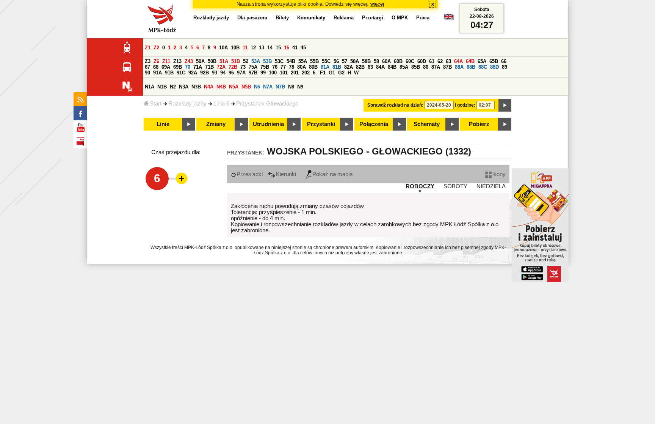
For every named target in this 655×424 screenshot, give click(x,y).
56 (336, 61)
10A (223, 47)
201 (295, 73)
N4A (208, 87)
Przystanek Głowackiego (267, 104)
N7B (280, 87)
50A (200, 61)
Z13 (177, 61)
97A (241, 73)
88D (494, 67)
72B (233, 67)
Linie (163, 124)
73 (243, 67)
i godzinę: (465, 105)
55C (326, 61)
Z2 (156, 47)
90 (147, 73)
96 (231, 73)
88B (471, 67)
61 (431, 61)
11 (245, 47)
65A (482, 61)
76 (274, 67)
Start (155, 104)
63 (448, 61)
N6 (257, 87)
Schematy (427, 124)
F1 (323, 73)
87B (447, 67)
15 (278, 47)
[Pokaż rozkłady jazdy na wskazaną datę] (504, 105)
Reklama (344, 17)
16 (286, 47)
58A (354, 61)
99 (263, 73)
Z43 (189, 61)
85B (415, 67)
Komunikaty (311, 17)
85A (404, 67)
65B (493, 61)
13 (261, 47)
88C (482, 67)
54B (291, 61)
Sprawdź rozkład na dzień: (395, 105)
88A (459, 67)
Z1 (147, 47)
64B (470, 61)
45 (303, 47)
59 (376, 61)
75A (253, 67)
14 (270, 47)
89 (504, 67)
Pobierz (479, 124)
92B (204, 73)
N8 (291, 87)
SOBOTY (455, 186)
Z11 (166, 61)
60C (410, 61)
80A (301, 67)
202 (306, 73)
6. (315, 73)
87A (435, 67)
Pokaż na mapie (332, 174)
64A (458, 61)
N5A (233, 87)
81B (336, 67)
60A (386, 61)
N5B (246, 87)
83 (370, 67)
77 (283, 67)
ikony (499, 174)
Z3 (147, 61)
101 (284, 73)
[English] (449, 19)
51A (223, 61)
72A (221, 67)
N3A (183, 87)
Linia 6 (221, 104)
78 (291, 67)
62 (440, 61)
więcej (377, 4)
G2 (341, 73)
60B (398, 61)
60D (421, 61)
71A (197, 67)
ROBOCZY (420, 186)
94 (223, 73)
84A (380, 67)
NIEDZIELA (491, 186)
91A (157, 73)
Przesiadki (250, 174)
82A (348, 67)
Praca (422, 17)
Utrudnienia (268, 124)
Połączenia (373, 124)
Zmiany (216, 124)
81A (325, 67)
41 (295, 47)
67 (147, 67)
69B (177, 67)
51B (235, 61)
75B (264, 67)
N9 (300, 87)
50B (212, 61)
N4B (221, 87)
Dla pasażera (252, 17)
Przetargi (372, 17)
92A (192, 73)
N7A (268, 87)
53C (279, 61)
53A (255, 61)
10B (235, 47)
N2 (173, 87)
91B (169, 73)
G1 (332, 73)
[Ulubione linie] (179, 178)
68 (155, 67)
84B (392, 67)
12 (253, 47)
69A (165, 67)
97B (253, 73)
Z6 (156, 61)
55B (314, 61)
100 (273, 73)
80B (313, 67)
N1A (149, 87)
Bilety (282, 17)
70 (187, 67)
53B (267, 61)
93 (214, 73)
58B (366, 61)
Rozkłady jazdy (187, 104)
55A (302, 61)
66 (503, 61)
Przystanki (321, 124)
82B (360, 67)
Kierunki (286, 174)
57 (344, 61)
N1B (162, 87)
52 (245, 61)
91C (181, 73)
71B (209, 67)
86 (425, 67)
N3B (196, 87)
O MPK (400, 17)
